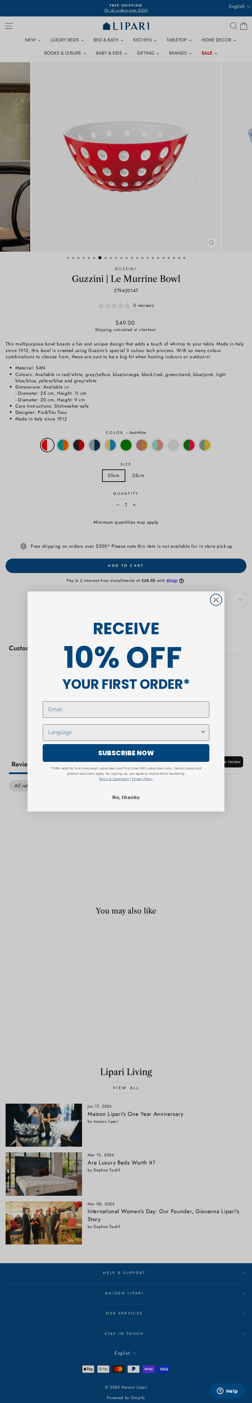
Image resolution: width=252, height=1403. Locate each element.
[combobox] (124, 732)
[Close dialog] (216, 600)
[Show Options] (203, 732)
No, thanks (126, 797)
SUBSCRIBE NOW (126, 753)
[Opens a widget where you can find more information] (227, 1391)
